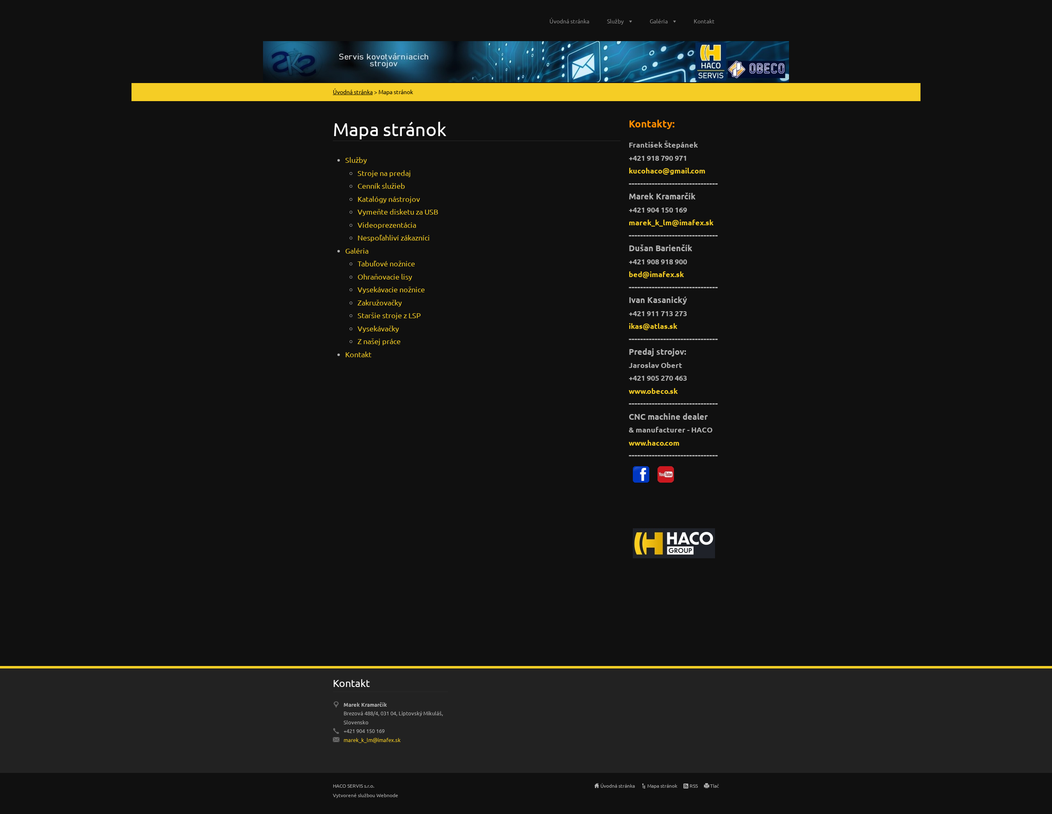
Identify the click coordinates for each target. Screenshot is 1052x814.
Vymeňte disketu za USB (398, 211)
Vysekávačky (378, 328)
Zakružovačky (380, 302)
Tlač (714, 785)
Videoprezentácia (387, 224)
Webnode (387, 795)
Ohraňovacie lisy (385, 276)
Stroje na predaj (384, 173)
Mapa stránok (662, 785)
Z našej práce (379, 341)
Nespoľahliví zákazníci (394, 237)
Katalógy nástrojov (389, 198)
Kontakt (704, 21)
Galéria (659, 21)
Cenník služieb (381, 185)
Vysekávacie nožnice (391, 289)
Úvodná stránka (569, 21)
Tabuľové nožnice (386, 263)
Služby (615, 21)
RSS (694, 785)
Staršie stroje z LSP (389, 315)
